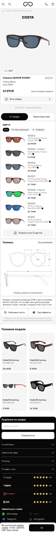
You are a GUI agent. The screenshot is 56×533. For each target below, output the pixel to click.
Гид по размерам (45, 243)
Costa (8, 11)
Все (6, 130)
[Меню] (3, 4)
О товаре (14, 116)
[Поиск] (9, 4)
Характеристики (41, 116)
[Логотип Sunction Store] (28, 4)
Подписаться (28, 435)
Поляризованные (20, 130)
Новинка (40, 130)
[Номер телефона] (46, 4)
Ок (41, 528)
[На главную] (3, 10)
